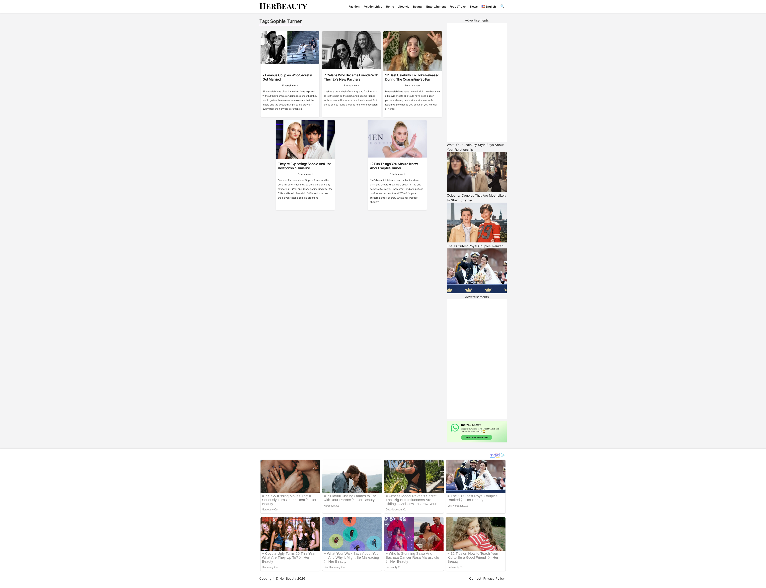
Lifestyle (403, 6)
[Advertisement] (477, 82)
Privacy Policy (494, 578)
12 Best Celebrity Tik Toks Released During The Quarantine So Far (412, 77)
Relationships (372, 6)
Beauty (417, 6)
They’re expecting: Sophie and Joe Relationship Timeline (305, 166)
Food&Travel (458, 6)
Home (390, 6)
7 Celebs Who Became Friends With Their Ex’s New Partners (351, 77)
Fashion (354, 6)
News (474, 6)
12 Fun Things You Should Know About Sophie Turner (394, 166)
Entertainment (436, 6)
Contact (475, 578)
